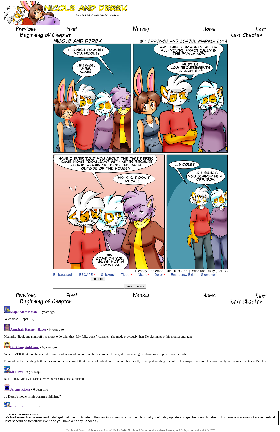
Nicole (142, 274)
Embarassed (62, 274)
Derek (159, 274)
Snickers (107, 274)
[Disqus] (140, 356)
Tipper (125, 274)
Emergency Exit (182, 274)
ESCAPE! (86, 274)
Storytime (208, 274)
